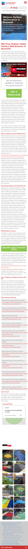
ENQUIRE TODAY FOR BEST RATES (14, 248)
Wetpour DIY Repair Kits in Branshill (12, 529)
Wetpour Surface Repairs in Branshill (12, 527)
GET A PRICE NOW (14, 93)
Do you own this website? (10, 415)
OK (20, 415)
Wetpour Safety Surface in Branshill (12, 526)
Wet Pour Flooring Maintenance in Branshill (14, 532)
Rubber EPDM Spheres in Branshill (10, 543)
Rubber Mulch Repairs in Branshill (11, 538)
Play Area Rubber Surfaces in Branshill (11, 523)
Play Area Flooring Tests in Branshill (11, 545)
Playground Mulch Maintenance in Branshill (13, 540)
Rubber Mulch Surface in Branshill (11, 535)
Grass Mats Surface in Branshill (10, 541)
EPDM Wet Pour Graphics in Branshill (12, 530)
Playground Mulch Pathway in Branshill (12, 537)
